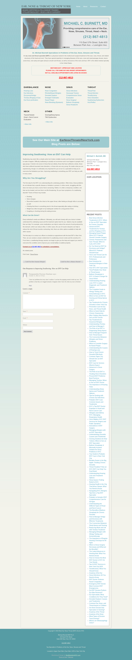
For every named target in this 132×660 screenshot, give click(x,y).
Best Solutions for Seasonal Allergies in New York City (98, 263)
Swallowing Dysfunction (96, 100)
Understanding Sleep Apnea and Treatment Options (96, 391)
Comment (26, 293)
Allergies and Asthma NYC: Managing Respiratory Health (96, 415)
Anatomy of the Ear (95, 573)
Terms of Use (63, 657)
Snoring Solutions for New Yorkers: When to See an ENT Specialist (98, 441)
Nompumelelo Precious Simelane (40, 274)
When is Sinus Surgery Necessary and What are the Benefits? (97, 547)
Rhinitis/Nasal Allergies (53, 93)
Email (25, 318)
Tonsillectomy (92, 95)
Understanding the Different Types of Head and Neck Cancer (97, 506)
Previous (24, 32)
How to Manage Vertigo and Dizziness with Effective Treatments (97, 519)
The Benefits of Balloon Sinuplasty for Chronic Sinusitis (97, 512)
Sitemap (70, 657)
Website (25, 325)
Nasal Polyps (49, 100)
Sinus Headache (72, 105)
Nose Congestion (51, 91)
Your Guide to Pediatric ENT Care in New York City (97, 456)
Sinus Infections (71, 91)
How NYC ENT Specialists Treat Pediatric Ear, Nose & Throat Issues (98, 270)
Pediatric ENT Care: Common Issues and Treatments (96, 402)
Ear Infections (28, 93)
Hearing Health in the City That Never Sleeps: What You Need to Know (98, 486)
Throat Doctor (34, 254)
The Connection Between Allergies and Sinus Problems (98, 339)
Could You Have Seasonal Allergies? (34, 261)
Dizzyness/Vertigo (30, 95)
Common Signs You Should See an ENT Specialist (96, 359)
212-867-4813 (66, 77)
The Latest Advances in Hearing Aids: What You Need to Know (97, 554)
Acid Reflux (91, 102)
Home (78, 6)
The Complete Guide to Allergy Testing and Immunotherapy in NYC (97, 292)
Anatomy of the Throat (96, 612)
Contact (103, 6)
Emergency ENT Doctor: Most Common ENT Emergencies (97, 586)
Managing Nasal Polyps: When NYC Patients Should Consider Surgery (98, 235)
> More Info (27, 124)
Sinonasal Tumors (72, 93)
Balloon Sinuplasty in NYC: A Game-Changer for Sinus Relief (98, 276)
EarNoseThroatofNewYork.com (80, 140)
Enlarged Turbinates (52, 98)
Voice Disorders (93, 98)
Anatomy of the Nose (96, 614)
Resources (94, 6)
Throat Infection (93, 93)
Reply (30, 285)
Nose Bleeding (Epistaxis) (54, 102)
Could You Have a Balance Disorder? (72, 261)
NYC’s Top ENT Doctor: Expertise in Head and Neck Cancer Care (97, 408)
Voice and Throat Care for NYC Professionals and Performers (98, 257)
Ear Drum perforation (31, 100)
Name (25, 311)
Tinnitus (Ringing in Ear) (32, 98)
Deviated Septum (51, 95)
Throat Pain (92, 91)
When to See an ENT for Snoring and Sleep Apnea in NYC (98, 298)
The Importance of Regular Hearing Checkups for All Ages (98, 541)
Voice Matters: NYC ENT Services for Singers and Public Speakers (97, 421)
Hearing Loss (28, 91)
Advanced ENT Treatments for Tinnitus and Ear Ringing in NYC (97, 229)
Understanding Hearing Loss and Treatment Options (97, 476)
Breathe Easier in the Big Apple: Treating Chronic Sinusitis (97, 463)
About (85, 6)
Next (107, 32)
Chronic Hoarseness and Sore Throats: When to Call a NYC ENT (97, 242)
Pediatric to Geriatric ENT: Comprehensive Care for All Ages (98, 499)
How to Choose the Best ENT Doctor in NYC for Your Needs (97, 560)
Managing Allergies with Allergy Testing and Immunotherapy (97, 534)
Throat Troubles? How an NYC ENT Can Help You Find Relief (98, 469)
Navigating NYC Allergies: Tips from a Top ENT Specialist (98, 493)
